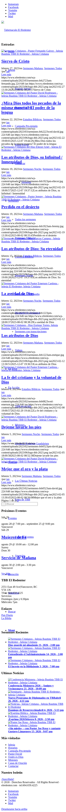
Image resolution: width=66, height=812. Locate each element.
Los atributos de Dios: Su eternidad (32, 249)
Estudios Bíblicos (32, 119)
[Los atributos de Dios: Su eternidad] (33, 241)
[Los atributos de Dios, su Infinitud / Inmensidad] (33, 150)
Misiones (13, 760)
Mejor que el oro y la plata (24, 469)
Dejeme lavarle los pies (21, 427)
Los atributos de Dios (19, 335)
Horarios (12, 747)
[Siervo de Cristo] (33, 53)
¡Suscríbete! (7, 779)
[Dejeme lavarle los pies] (33, 419)
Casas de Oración (17, 763)
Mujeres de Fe (13, 537)
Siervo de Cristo (15, 61)
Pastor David (15, 753)
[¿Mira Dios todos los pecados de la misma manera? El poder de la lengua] (33, 95)
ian (7, 71)
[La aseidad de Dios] (33, 286)
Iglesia (11, 744)
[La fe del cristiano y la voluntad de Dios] (33, 370)
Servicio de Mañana (18, 557)
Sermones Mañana (33, 68)
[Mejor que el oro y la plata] (33, 461)
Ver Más (5, 573)
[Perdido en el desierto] (33, 199)
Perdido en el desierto (20, 207)
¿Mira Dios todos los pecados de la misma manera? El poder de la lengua (31, 107)
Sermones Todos (53, 68)
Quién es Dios (15, 756)
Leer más (6, 74)
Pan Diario (7, 615)
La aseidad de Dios (17, 293)
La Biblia (6, 618)
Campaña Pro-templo (19, 750)
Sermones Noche (32, 169)
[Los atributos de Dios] (33, 328)
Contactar (13, 766)
